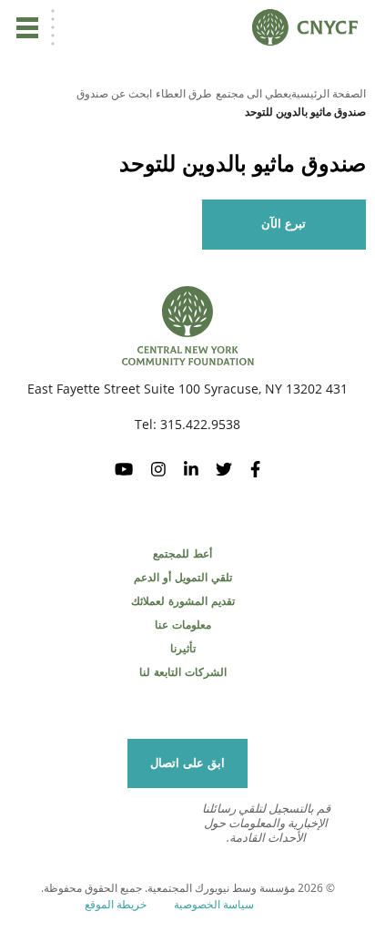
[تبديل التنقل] (27, 27)
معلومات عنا (183, 625)
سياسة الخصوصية (214, 904)
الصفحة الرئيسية (328, 93)
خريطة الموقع (116, 904)
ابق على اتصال (187, 763)
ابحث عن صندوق (114, 93)
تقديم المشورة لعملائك (183, 601)
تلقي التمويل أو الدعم (183, 577)
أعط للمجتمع (182, 554)
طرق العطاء (184, 93)
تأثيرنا (183, 648)
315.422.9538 (200, 424)
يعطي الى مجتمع (253, 93)
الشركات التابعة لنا (183, 672)
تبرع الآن (283, 223)
